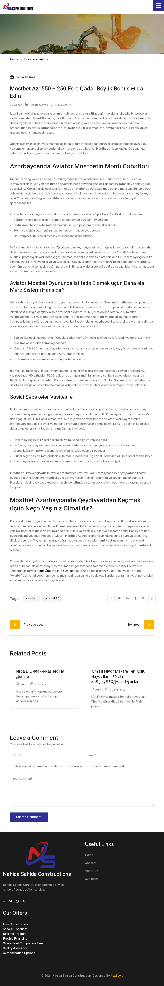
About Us (91, 871)
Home (14, 59)
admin (18, 104)
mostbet (31, 598)
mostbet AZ (52, 598)
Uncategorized (34, 59)
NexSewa (117, 975)
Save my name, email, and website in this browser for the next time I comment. (70, 766)
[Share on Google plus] (143, 598)
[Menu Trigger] (158, 5)
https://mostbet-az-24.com (56, 571)
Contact (91, 863)
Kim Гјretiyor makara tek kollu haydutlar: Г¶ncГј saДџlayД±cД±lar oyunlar (118, 676)
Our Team (91, 879)
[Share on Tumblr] (135, 598)
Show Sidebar (26, 77)
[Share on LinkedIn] (127, 598)
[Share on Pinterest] (152, 598)
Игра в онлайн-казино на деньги (40, 673)
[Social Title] (4, 901)
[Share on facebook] (111, 598)
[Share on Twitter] (119, 598)
